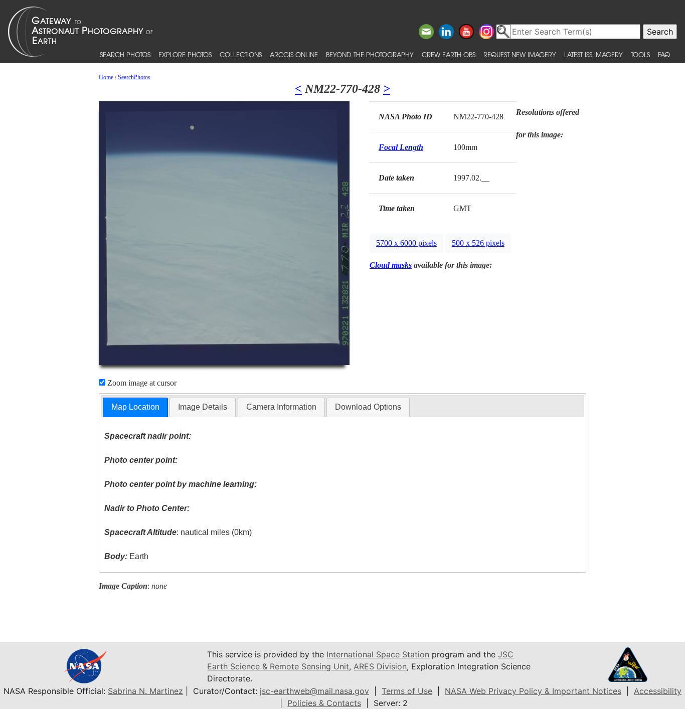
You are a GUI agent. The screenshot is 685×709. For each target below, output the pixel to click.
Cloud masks (391, 265)
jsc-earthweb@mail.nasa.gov (314, 691)
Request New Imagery (519, 54)
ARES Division (380, 666)
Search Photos (125, 54)
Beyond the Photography (370, 54)
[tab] (135, 407)
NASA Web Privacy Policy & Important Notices (533, 691)
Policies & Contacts (324, 703)
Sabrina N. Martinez (145, 691)
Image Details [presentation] (202, 407)
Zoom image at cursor (141, 383)
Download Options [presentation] (368, 407)
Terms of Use (407, 691)
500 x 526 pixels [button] (478, 243)
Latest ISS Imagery (593, 54)
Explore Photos (185, 54)
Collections (241, 54)
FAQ (664, 54)
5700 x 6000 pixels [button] (406, 243)
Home (106, 77)
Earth (126, 556)
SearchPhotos (134, 77)
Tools (640, 54)
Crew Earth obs (448, 54)
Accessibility (657, 691)
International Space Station (377, 654)
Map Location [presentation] (135, 407)
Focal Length (401, 147)
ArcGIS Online (294, 54)
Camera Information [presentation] (281, 407)
